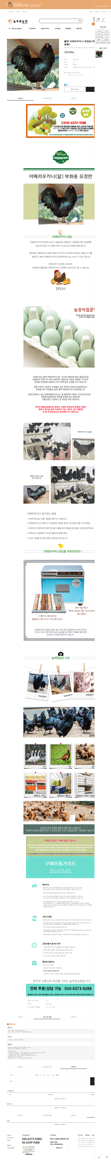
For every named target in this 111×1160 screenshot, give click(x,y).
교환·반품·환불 (47, 98)
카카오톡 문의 (10, 1137)
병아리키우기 (45, 28)
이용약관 (87, 1135)
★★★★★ (58, 1075)
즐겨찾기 (11, 11)
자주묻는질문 (99, 37)
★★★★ (53, 1075)
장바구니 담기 (75, 89)
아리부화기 (32, 28)
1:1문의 (8, 1140)
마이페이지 (99, 34)
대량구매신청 (99, 42)
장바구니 (104, 11)
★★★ (49, 1075)
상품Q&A (106, 39)
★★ (44, 1075)
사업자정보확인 (10, 1148)
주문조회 (106, 34)
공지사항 (99, 31)
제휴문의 (9, 1145)
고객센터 (17, 11)
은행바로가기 (59, 1147)
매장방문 (68, 28)
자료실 (106, 37)
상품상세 (20, 98)
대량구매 (79, 28)
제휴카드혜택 (106, 42)
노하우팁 (57, 28)
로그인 (106, 31)
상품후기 (99, 39)
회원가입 (97, 11)
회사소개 (80, 1135)
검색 (79, 21)
